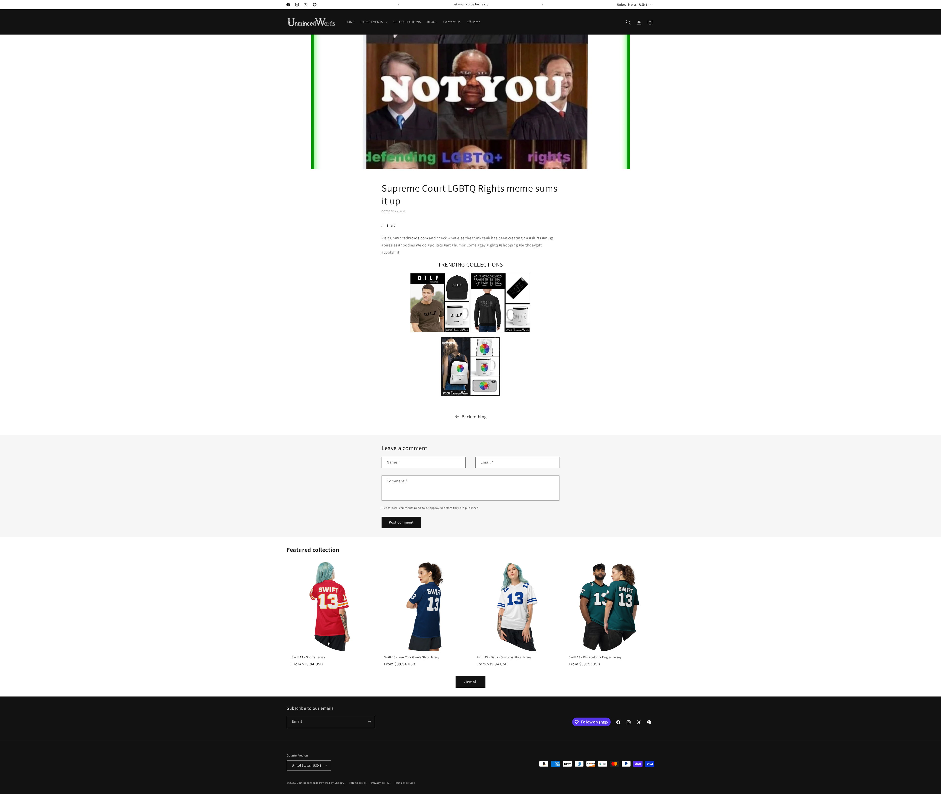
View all (471, 681)
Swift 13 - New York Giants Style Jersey (411, 657)
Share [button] (391, 225)
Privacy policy (380, 782)
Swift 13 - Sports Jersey (308, 657)
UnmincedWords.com (409, 238)
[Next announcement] (542, 4)
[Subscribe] (369, 721)
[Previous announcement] (398, 4)
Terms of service (404, 782)
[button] (374, 22)
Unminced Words (308, 782)
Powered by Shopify (331, 782)
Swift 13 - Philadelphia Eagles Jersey (595, 657)
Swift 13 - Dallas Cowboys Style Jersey (503, 657)
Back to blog (474, 416)
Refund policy (357, 782)
